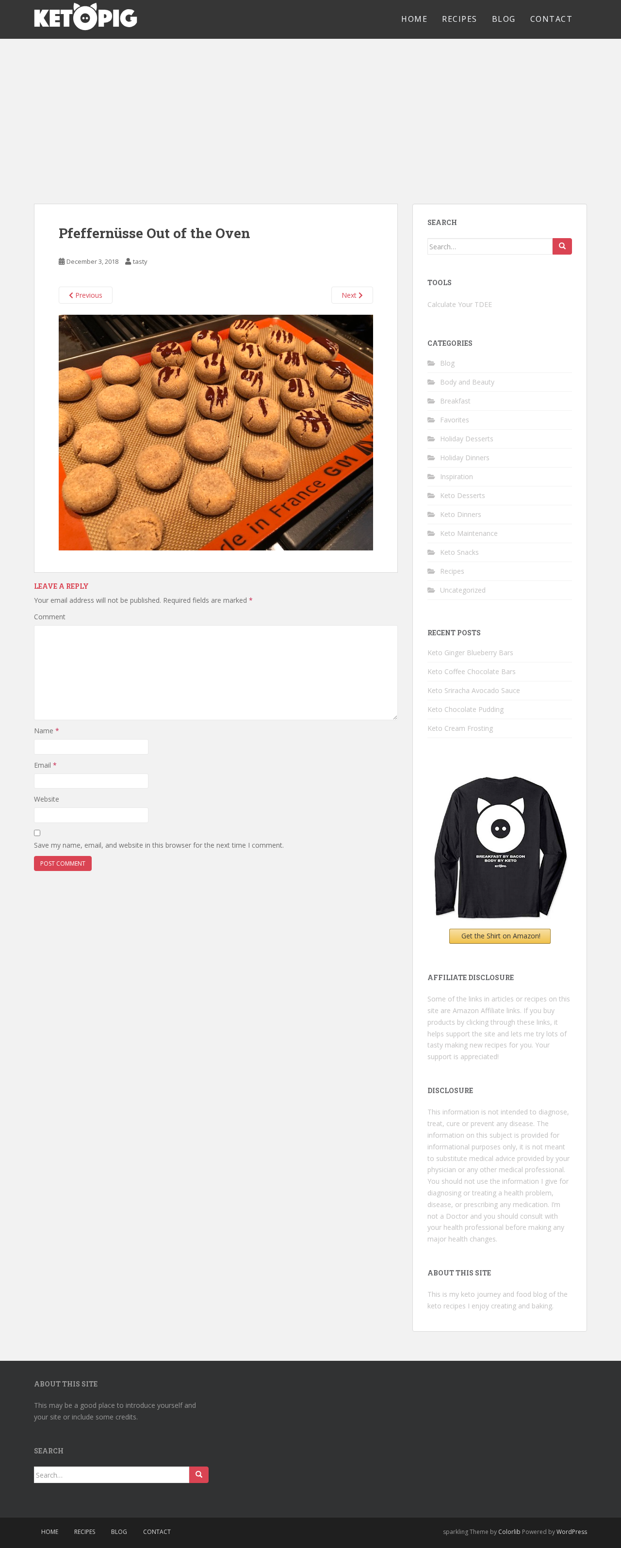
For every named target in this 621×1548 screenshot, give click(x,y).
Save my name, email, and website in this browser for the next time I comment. (159, 845)
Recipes (459, 19)
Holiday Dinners (465, 457)
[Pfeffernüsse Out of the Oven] (216, 431)
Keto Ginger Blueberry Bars (470, 652)
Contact (551, 19)
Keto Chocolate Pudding (465, 709)
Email (45, 765)
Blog (504, 19)
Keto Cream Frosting (460, 728)
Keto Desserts (462, 495)
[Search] (562, 246)
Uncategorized (463, 590)
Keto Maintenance (469, 533)
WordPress (571, 1532)
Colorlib (509, 1532)
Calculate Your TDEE (459, 304)
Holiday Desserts (466, 438)
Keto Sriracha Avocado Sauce (473, 690)
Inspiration (456, 476)
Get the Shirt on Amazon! (500, 935)
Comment (49, 616)
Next (350, 295)
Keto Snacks (459, 552)
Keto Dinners (460, 514)
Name (46, 730)
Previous (87, 295)
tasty (140, 261)
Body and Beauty (467, 382)
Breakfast (455, 400)
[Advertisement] (310, 111)
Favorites (454, 419)
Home (414, 19)
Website (46, 799)
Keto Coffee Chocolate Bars (471, 671)
